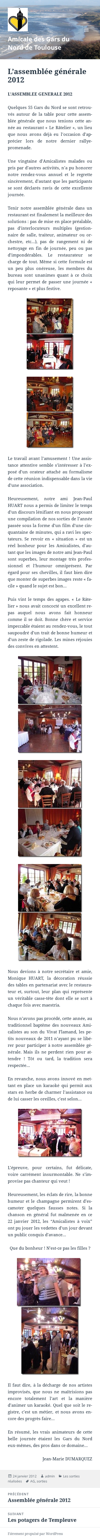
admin (50, 1476)
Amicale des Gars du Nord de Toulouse (38, 43)
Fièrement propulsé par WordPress (35, 1533)
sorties (42, 1481)
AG (32, 1481)
